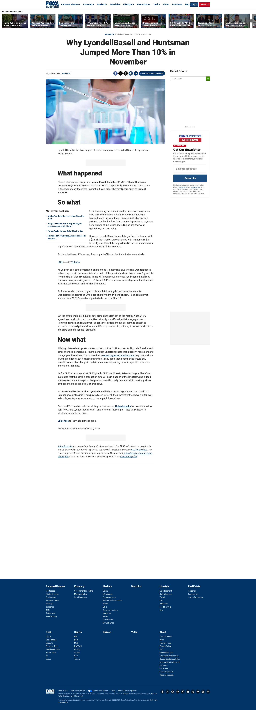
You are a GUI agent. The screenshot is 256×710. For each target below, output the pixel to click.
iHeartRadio (208, 691)
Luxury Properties (195, 597)
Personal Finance (70, 4)
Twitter (120, 73)
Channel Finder (166, 637)
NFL (75, 637)
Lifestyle (128, 4)
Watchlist (115, 4)
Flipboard (183, 691)
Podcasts (177, 4)
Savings (49, 604)
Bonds (105, 604)
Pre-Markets (108, 620)
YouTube (177, 691)
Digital (48, 637)
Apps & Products (167, 675)
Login (194, 4)
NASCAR (78, 646)
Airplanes (164, 604)
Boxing (77, 649)
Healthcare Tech (53, 649)
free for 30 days (139, 449)
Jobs (162, 640)
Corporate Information (169, 656)
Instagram (172, 691)
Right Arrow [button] (251, 21)
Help (113, 691)
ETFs (105, 607)
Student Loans (52, 594)
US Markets (108, 594)
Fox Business (52, 4)
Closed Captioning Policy (170, 659)
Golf (76, 656)
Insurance (50, 607)
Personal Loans (52, 600)
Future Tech (51, 653)
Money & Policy (80, 594)
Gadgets (49, 643)
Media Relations (166, 653)
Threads (125, 73)
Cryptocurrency (109, 597)
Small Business (80, 597)
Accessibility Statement (170, 662)
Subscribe (190, 178)
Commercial (193, 594)
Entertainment (166, 591)
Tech (155, 4)
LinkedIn (188, 691)
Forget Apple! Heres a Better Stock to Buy (65, 231)
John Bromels (65, 446)
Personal (192, 591)
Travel (162, 597)
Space (48, 659)
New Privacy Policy (78, 691)
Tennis (77, 659)
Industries (107, 613)
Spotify (203, 691)
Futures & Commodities (113, 600)
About (163, 632)
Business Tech (52, 646)
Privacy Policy (182, 187)
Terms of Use (196, 187)
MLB (76, 643)
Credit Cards (51, 597)
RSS (193, 691)
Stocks (106, 591)
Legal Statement (77, 696)
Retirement (50, 613)
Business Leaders (110, 610)
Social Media (51, 640)
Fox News (164, 665)
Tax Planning (51, 616)
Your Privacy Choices (100, 691)
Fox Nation (164, 668)
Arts (161, 610)
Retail (105, 616)
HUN (60, 262)
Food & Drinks (165, 607)
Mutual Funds (108, 623)
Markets (101, 4)
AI (47, 656)
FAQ (161, 649)
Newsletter (198, 691)
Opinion (107, 632)
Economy (88, 4)
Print (131, 73)
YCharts (75, 262)
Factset (125, 694)
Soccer (77, 653)
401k (48, 610)
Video (166, 4)
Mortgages (50, 591)
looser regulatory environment (119, 355)
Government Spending (83, 591)
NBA (76, 640)
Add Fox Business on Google (152, 73)
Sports (78, 632)
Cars (161, 600)
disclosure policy (128, 456)
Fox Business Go (166, 672)
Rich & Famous (166, 594)
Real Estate (143, 4)
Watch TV (205, 4)
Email (136, 73)
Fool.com (66, 73)
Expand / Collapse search (187, 5)
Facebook (115, 73)
